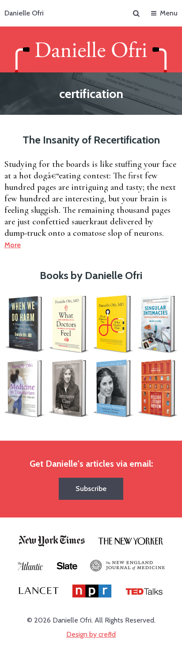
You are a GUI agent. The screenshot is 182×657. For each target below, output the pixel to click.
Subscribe (91, 488)
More (12, 245)
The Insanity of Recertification (91, 139)
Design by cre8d (91, 634)
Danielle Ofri (24, 13)
